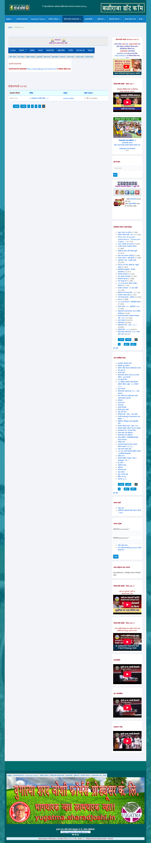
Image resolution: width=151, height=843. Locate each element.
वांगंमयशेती (133, 199)
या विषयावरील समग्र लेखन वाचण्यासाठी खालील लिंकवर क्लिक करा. (127, 142)
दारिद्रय (120, 400)
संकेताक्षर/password (121, 538)
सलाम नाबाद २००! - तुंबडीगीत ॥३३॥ (129, 306)
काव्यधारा (62, 57)
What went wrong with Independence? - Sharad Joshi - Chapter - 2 (129, 239)
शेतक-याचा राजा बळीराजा (125, 432)
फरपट (120, 299)
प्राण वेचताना (122, 320)
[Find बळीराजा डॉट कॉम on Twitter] (132, 192)
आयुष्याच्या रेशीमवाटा (92, 22)
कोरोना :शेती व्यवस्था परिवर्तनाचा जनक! (129, 368)
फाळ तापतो (121, 472)
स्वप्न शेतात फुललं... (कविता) (126, 297)
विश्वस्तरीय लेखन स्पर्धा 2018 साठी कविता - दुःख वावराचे (128, 376)
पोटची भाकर (121, 372)
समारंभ (40, 50)
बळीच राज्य (121, 456)
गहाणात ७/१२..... (123, 479)
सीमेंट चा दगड (122, 476)
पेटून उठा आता (122, 412)
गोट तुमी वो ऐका (122, 379)
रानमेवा (70, 50)
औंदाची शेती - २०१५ (124, 329)
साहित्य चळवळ (30, 57)
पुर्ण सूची (115, 348)
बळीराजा (120, 467)
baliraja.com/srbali (127, 148)
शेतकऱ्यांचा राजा (130, 19)
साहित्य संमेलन (53, 22)
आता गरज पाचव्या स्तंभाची (125, 255)
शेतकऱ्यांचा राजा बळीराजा (125, 435)
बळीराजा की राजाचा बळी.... (125, 292)
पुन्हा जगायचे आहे (123, 474)
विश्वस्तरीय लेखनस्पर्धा (71, 19)
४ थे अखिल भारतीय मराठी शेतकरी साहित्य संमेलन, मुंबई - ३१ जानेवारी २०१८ (128, 384)
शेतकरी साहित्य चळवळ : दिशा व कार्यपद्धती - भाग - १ (127, 459)
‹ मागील (23, 106)
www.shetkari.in (121, 55)
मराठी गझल (70, 57)
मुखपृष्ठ (8, 19)
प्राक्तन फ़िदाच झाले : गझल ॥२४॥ (128, 426)
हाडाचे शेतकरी (122, 407)
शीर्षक (31, 93)
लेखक (65, 93)
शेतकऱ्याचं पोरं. (122, 469)
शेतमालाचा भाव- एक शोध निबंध (127, 430)
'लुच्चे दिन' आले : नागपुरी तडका (127, 260)
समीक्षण (32, 50)
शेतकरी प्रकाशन (123, 274)
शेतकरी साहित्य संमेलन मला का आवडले (129, 428)
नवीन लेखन (12, 57)
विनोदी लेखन (89, 57)
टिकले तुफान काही (123, 409)
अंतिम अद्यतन (88, 93)
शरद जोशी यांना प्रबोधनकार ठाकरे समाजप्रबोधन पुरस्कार (128, 396)
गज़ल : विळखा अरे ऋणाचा (125, 244)
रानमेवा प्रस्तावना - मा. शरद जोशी (128, 288)
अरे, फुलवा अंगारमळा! (124, 276)
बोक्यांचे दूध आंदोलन (124, 365)
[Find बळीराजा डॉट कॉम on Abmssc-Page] (122, 192)
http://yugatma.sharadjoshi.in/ (75, 832)
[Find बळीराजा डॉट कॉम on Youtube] (137, 192)
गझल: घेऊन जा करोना (124, 232)
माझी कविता (61, 50)
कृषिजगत (76, 775)
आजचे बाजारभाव (21, 19)
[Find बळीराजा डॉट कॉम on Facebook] (127, 192)
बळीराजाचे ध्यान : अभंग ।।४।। (127, 325)
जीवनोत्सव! (121, 322)
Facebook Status (38, 19)
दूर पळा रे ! (121, 462)
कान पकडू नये (122, 281)
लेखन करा (121, 508)
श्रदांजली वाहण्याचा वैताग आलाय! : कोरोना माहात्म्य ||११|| (128, 445)
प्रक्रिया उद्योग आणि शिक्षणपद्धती (127, 251)
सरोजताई (120, 405)
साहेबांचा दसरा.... (123, 465)
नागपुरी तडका (79, 57)
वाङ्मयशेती (55, 57)
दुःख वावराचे (121, 388)
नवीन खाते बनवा (122, 545)
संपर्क (140, 19)
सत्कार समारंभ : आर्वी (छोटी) (126, 258)
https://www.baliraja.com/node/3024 (42, 69)
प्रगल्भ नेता (121, 402)
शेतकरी (20, 50)
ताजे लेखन (21, 57)
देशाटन (90, 50)
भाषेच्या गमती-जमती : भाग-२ (126, 234)
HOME (13, 50)
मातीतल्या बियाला (123, 278)
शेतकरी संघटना (114, 19)
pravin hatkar (68, 98)
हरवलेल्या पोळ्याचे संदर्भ (124, 363)
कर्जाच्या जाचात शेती (124, 295)
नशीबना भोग (121, 442)
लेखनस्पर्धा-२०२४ (70, 22)
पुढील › (126, 344)
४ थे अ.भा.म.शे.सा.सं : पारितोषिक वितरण (129, 302)
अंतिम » (133, 344)
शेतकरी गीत (50, 50)
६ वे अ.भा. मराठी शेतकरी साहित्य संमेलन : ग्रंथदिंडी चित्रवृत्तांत (129, 452)
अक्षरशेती (39, 57)
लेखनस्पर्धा (46, 57)
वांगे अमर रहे (80, 50)
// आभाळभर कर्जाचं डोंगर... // (38, 98)
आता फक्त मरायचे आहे (124, 449)
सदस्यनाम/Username (121, 529)
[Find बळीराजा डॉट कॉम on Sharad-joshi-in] (117, 192)
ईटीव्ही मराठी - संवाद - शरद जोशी (127, 414)
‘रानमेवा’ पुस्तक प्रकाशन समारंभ (127, 246)
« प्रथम (16, 106)
